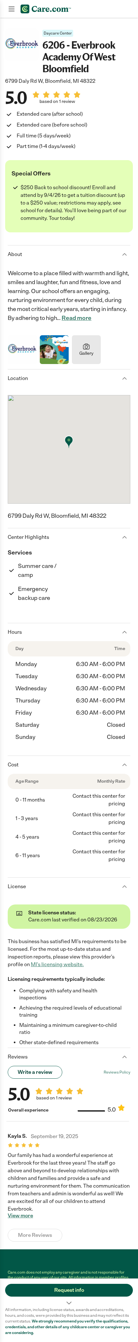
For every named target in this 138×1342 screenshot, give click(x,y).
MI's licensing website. (57, 964)
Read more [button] (76, 318)
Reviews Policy (117, 1072)
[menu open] (11, 9)
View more (20, 1216)
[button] (69, 1293)
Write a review (35, 1072)
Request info (69, 1290)
